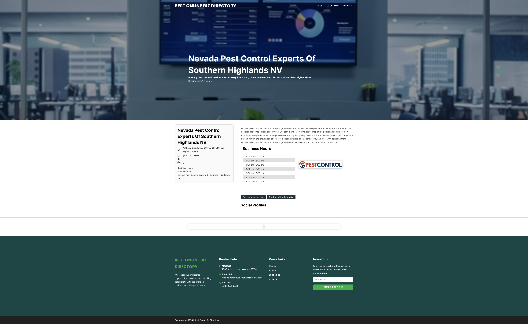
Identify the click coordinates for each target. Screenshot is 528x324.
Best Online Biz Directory (205, 6)
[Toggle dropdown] (352, 6)
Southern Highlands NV (234, 77)
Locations (333, 6)
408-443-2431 (230, 286)
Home (320, 6)
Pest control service (210, 77)
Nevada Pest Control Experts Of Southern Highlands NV (204, 177)
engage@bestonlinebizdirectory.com (242, 277)
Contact (274, 279)
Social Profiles (185, 171)
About (272, 270)
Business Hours (185, 168)
